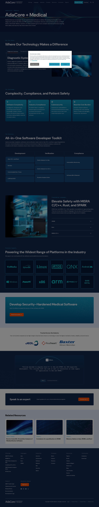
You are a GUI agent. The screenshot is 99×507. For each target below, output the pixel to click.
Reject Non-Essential (54, 64)
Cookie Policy (34, 60)
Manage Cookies (34, 64)
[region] (50, 59)
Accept (65, 64)
